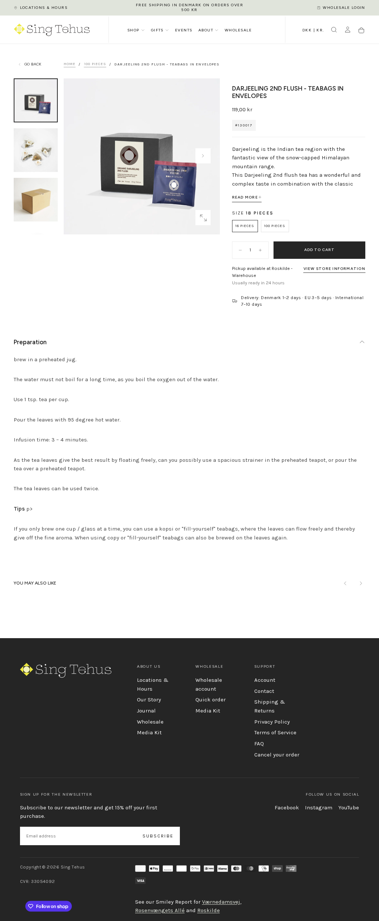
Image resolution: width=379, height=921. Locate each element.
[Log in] (348, 30)
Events (183, 30)
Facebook (287, 807)
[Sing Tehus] (65, 670)
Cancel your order (276, 754)
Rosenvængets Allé (160, 910)
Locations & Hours (43, 7)
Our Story (149, 699)
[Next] (360, 583)
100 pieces (95, 64)
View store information (334, 268)
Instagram (318, 807)
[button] (313, 30)
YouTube (348, 807)
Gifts (157, 30)
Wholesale (238, 30)
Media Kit (149, 732)
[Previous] (345, 583)
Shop (133, 30)
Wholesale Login (344, 7)
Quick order (210, 699)
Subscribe (158, 836)
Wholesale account (208, 684)
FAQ (259, 743)
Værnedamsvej (221, 901)
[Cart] (361, 30)
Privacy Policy (272, 721)
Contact (264, 691)
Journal (146, 710)
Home (70, 64)
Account (264, 680)
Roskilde (208, 910)
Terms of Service (275, 732)
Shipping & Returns (269, 706)
